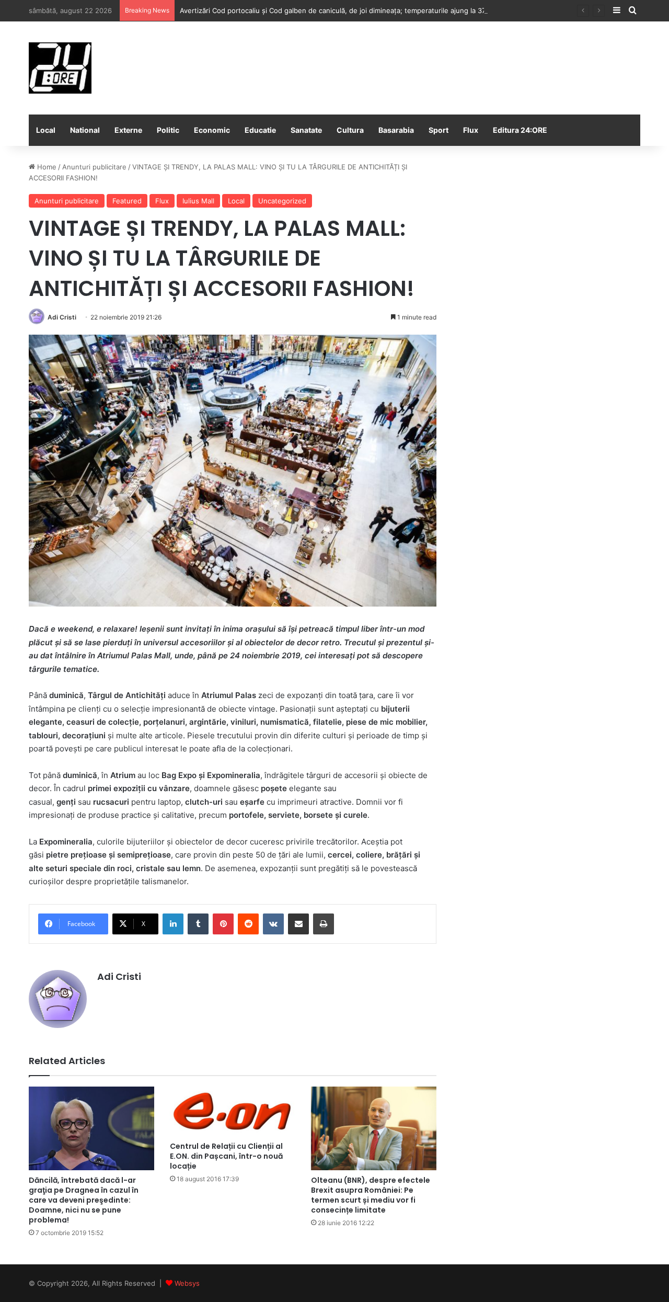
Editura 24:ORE (520, 129)
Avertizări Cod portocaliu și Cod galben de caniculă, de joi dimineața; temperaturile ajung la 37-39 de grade (354, 10)
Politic (168, 129)
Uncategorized (282, 201)
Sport (438, 129)
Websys (187, 1283)
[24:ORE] (60, 68)
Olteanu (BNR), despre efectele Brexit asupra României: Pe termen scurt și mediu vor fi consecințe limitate (370, 1195)
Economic (212, 129)
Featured (127, 201)
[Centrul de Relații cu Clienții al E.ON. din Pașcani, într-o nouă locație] (232, 1111)
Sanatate (306, 129)
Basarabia (396, 129)
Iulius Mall (198, 201)
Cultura (350, 129)
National (85, 129)
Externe (128, 129)
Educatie (260, 129)
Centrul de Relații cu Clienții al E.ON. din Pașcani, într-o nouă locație (226, 1156)
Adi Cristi (62, 317)
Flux (470, 129)
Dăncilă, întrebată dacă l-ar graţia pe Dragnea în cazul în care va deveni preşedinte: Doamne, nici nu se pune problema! (84, 1200)
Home (45, 167)
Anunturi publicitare (94, 167)
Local (45, 129)
